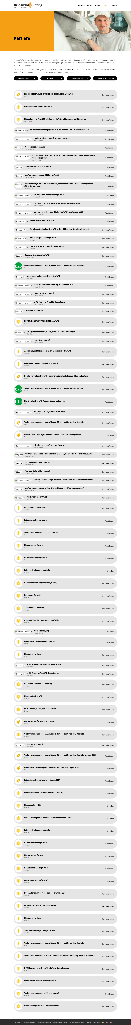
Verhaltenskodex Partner (77, 1022)
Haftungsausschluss (29, 1022)
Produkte (98, 5)
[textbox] (25, 78)
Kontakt (114, 5)
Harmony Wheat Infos (93, 1022)
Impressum (17, 1022)
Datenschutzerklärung (44, 1022)
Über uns (80, 5)
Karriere (106, 5)
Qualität (90, 5)
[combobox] (26, 78)
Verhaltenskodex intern (60, 1022)
